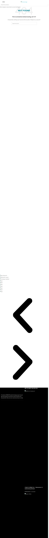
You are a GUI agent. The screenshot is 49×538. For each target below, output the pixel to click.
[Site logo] (24, 1)
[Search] (46, 2)
